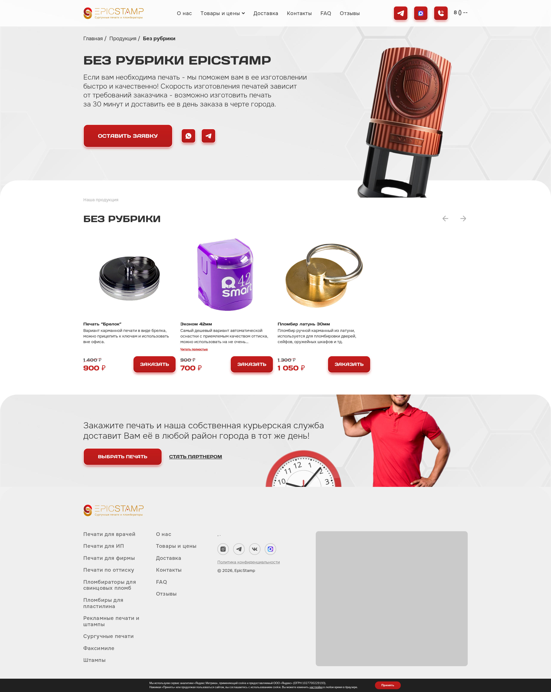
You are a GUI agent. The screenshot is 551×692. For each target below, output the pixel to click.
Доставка (266, 13)
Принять (387, 685)
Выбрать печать (122, 457)
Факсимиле (99, 648)
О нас (184, 13)
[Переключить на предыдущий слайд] (445, 218)
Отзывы (350, 13)
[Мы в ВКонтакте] (254, 549)
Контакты (299, 13)
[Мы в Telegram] (400, 13)
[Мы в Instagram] (223, 549)
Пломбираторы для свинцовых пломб (109, 585)
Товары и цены (220, 13)
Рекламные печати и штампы (111, 621)
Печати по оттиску (108, 570)
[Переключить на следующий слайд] (463, 218)
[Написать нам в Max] (188, 136)
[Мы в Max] (421, 13)
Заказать (154, 364)
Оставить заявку (128, 136)
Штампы (94, 660)
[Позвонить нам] (441, 13)
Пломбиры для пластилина (103, 603)
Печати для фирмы (109, 558)
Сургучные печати (108, 636)
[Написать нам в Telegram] (208, 136)
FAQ (325, 13)
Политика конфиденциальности (248, 562)
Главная (93, 38)
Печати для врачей (109, 534)
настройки (316, 687)
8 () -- (461, 12)
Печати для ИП (103, 546)
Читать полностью (194, 349)
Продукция (123, 38)
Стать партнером (195, 457)
